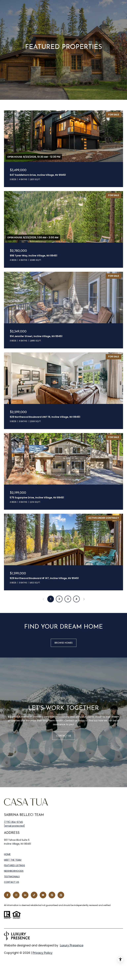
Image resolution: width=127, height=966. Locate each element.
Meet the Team (12, 860)
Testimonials (12, 876)
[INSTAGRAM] (16, 895)
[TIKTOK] (34, 895)
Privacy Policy (42, 953)
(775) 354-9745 (13, 822)
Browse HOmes (64, 642)
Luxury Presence (71, 945)
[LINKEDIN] (25, 895)
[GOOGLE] (52, 895)
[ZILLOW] (61, 895)
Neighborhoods (13, 871)
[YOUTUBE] (43, 895)
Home (7, 854)
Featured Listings (14, 865)
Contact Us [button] (63, 735)
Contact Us (11, 882)
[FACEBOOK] (7, 895)
